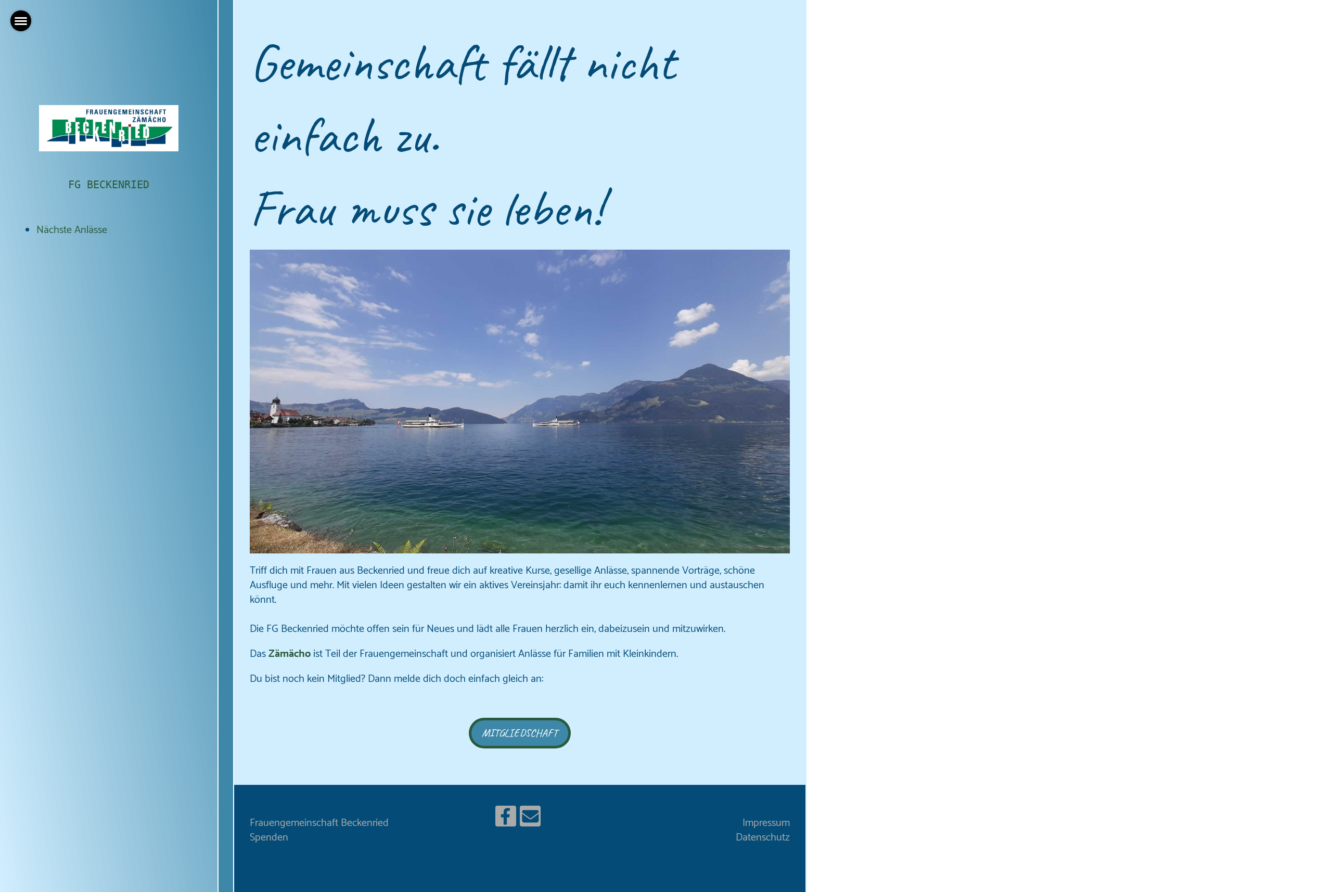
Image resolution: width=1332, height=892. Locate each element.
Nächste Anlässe (71, 230)
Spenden (269, 837)
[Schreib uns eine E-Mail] (530, 821)
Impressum (766, 823)
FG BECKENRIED (108, 184)
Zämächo (289, 654)
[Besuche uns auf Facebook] (505, 821)
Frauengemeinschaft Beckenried (319, 823)
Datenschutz (763, 837)
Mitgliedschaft (520, 733)
